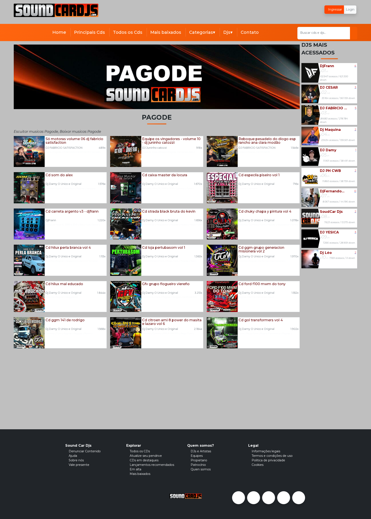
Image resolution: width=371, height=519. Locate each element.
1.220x (102, 220)
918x (199, 147)
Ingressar (334, 9)
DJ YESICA (329, 232)
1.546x (295, 147)
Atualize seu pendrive (146, 456)
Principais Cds (89, 32)
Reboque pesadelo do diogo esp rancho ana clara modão (267, 141)
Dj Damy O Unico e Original (63, 183)
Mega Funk (196, 224)
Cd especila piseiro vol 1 (259, 175)
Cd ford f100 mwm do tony (262, 284)
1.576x (102, 183)
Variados (96, 152)
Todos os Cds (127, 32)
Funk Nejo (69, 188)
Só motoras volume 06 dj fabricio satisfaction (74, 141)
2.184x (198, 329)
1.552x (295, 292)
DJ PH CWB (330, 171)
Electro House (149, 261)
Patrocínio (198, 465)
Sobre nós (76, 460)
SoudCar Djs (331, 212)
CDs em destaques (144, 460)
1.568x (102, 329)
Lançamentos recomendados (152, 465)
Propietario (199, 460)
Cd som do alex (59, 175)
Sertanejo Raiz (186, 152)
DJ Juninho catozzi (154, 147)
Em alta (135, 469)
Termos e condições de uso (272, 456)
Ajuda (73, 456)
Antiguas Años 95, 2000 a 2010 (158, 188)
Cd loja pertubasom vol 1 (163, 248)
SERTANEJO (84, 152)
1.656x (198, 220)
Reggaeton (163, 224)
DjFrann (51, 220)
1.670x (198, 183)
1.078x (294, 220)
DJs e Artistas (201, 451)
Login (350, 9)
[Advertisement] (178, 13)
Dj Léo (326, 253)
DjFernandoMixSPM (333, 191)
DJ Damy (328, 150)
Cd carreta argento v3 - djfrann (72, 211)
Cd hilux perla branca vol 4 (68, 248)
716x (296, 183)
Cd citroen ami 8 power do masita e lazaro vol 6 (172, 322)
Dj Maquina (330, 130)
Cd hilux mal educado (64, 284)
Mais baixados (165, 32)
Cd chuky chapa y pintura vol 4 (265, 211)
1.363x (198, 256)
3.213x (198, 292)
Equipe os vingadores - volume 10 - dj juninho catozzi (171, 141)
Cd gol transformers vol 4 (261, 320)
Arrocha (50, 188)
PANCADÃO (69, 152)
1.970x (294, 256)
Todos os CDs (140, 451)
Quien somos (201, 469)
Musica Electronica (270, 333)
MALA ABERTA (171, 333)
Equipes (197, 456)
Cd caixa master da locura (164, 175)
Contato (250, 32)
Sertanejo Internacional (271, 261)
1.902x (294, 329)
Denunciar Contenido (85, 451)
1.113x (102, 256)
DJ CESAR (329, 87)
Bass (81, 224)
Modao (162, 152)
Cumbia (180, 188)
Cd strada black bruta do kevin (168, 211)
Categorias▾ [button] (202, 32)
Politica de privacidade (268, 460)
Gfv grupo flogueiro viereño (166, 284)
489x (102, 147)
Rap (193, 261)
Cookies (257, 465)
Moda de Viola (149, 152)
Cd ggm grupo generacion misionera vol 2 (261, 249)
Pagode (57, 152)
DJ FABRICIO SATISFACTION (64, 147)
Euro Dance (92, 224)
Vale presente (79, 465)
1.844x (101, 292)
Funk (48, 152)
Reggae (177, 297)
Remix (294, 224)
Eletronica (147, 297)
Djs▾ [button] (228, 32)
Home (59, 32)
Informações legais (266, 451)
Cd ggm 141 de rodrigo (65, 320)
